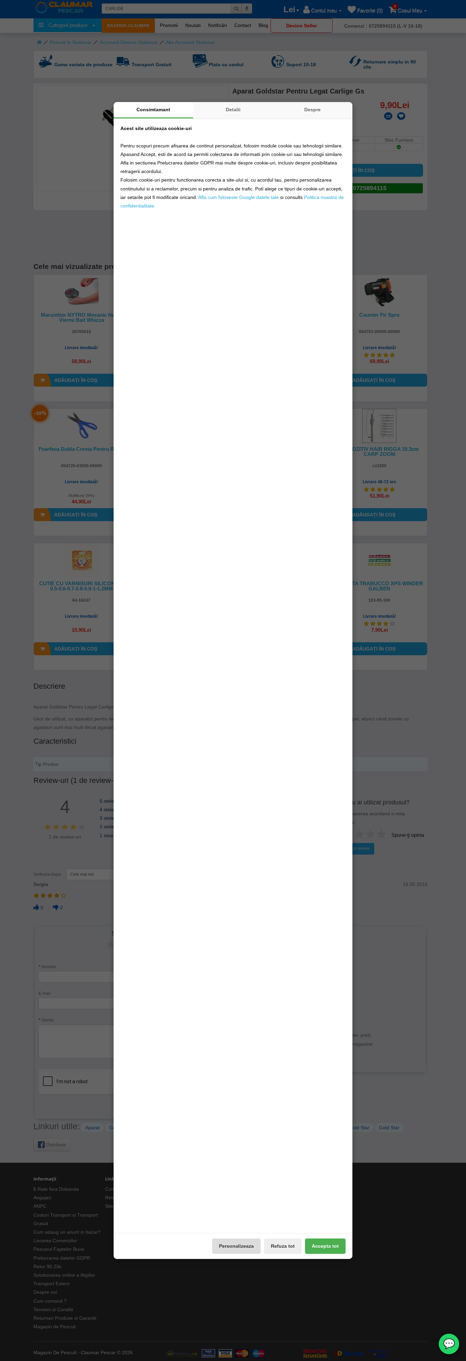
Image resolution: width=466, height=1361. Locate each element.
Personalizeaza (236, 1246)
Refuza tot (283, 1246)
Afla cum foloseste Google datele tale (238, 197)
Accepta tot (325, 1246)
